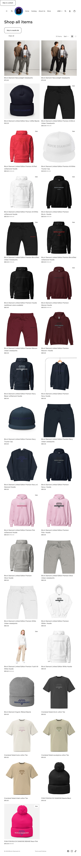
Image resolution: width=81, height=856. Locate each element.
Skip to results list (13, 30)
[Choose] (36, 72)
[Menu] (6, 11)
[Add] (36, 116)
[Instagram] (72, 851)
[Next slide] (36, 58)
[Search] (11, 11)
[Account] (70, 11)
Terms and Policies (40, 851)
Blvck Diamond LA (14, 851)
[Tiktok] (75, 851)
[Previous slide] (7, 58)
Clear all (11, 36)
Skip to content (8, 3)
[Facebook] (68, 851)
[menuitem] (49, 11)
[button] (66, 36)
